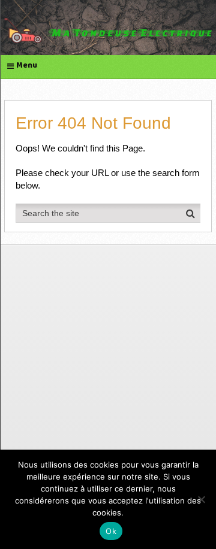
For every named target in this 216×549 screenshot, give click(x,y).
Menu (26, 66)
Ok (111, 531)
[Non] (201, 499)
